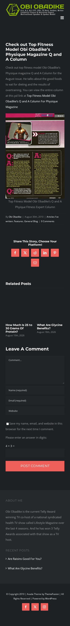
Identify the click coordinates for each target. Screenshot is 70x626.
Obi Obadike (15, 216)
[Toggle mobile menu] (62, 18)
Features (18, 221)
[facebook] (25, 603)
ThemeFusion (52, 590)
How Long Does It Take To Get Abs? (50, 326)
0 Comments (47, 221)
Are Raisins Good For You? (24, 555)
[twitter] (35, 603)
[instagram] (44, 603)
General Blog (31, 221)
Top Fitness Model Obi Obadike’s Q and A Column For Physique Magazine (32, 101)
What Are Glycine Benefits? (18, 326)
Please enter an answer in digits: (26, 434)
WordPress (51, 595)
